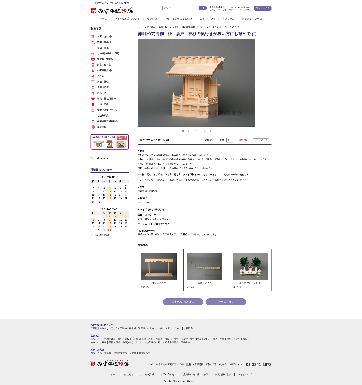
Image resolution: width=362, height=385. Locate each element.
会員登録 (247, 10)
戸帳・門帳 (103, 104)
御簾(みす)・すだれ (107, 110)
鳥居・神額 (103, 81)
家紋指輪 (101, 127)
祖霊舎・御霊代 (105, 59)
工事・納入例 (207, 19)
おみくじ (101, 93)
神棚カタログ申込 (252, 19)
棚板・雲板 (103, 47)
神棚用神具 (103, 42)
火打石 (100, 76)
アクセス (176, 328)
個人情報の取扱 (223, 374)
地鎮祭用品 (103, 115)
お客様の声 (144, 353)
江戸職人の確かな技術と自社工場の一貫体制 (113, 328)
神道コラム (228, 19)
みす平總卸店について (127, 19)
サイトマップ (245, 374)
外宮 (99, 353)
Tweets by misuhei (99, 158)
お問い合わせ (227, 10)
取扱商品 (152, 19)
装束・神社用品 (105, 98)
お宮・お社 (103, 36)
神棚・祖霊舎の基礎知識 (178, 19)
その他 (133, 353)
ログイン (238, 10)
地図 (188, 364)
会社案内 (188, 328)
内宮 (92, 353)
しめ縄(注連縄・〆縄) (108, 53)
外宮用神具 (103, 70)
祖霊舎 (107, 353)
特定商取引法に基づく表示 (194, 374)
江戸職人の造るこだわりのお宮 (154, 328)
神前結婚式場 (120, 353)
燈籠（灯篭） (104, 87)
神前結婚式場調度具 (107, 121)
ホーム (103, 19)
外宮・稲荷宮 (104, 64)
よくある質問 (215, 10)
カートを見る (264, 8)
